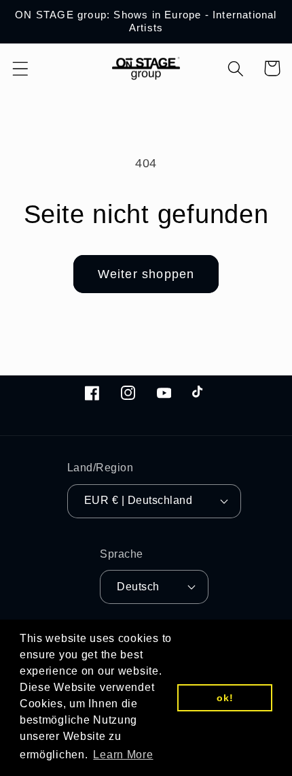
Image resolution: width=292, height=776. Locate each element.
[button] (21, 68)
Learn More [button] (123, 754)
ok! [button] (225, 697)
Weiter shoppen (146, 274)
